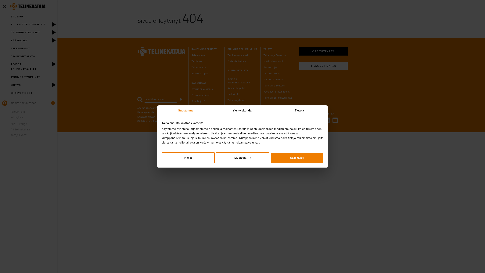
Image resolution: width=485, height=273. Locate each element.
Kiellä (188, 157)
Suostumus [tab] (185, 110)
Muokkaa (240, 157)
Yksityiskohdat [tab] (242, 110)
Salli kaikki (297, 157)
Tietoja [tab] (299, 110)
